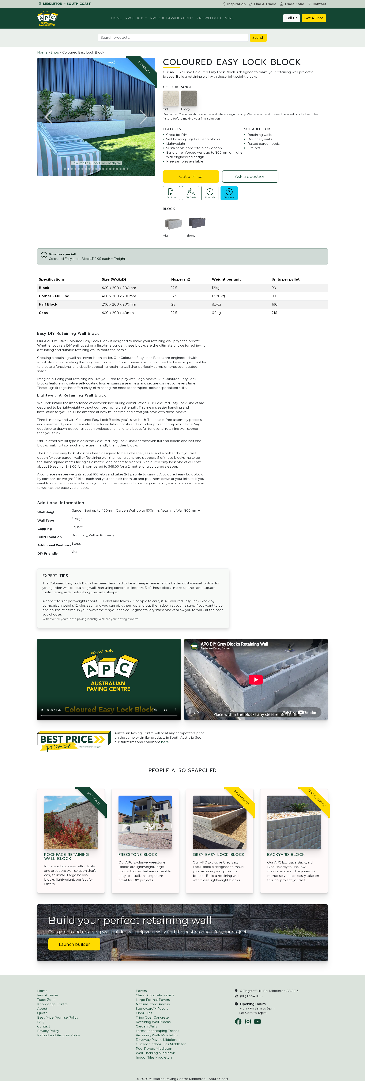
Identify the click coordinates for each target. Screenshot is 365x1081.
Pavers (141, 991)
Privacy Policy (48, 1031)
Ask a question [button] (250, 176)
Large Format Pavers (153, 1000)
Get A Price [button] (313, 18)
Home (116, 18)
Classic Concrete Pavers (155, 995)
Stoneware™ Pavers (152, 1009)
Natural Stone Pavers (153, 1004)
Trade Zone (294, 4)
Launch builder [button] (74, 944)
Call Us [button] (291, 18)
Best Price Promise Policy (57, 1017)
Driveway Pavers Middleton (158, 1040)
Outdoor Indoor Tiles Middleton (161, 1044)
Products (134, 18)
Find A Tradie (265, 4)
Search (258, 38)
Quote (42, 1013)
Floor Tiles (144, 1013)
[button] (49, 117)
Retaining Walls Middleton (157, 1035)
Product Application (170, 18)
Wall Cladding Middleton (155, 1053)
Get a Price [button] (190, 176)
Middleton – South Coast (66, 3)
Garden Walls (146, 1026)
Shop (55, 52)
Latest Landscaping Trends (157, 1031)
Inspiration (236, 4)
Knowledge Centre (215, 18)
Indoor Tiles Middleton (154, 1057)
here (165, 742)
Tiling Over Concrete (152, 1017)
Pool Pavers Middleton (154, 1049)
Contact (319, 4)
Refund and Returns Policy (58, 1035)
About (42, 1009)
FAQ (40, 1022)
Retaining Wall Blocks (153, 1022)
